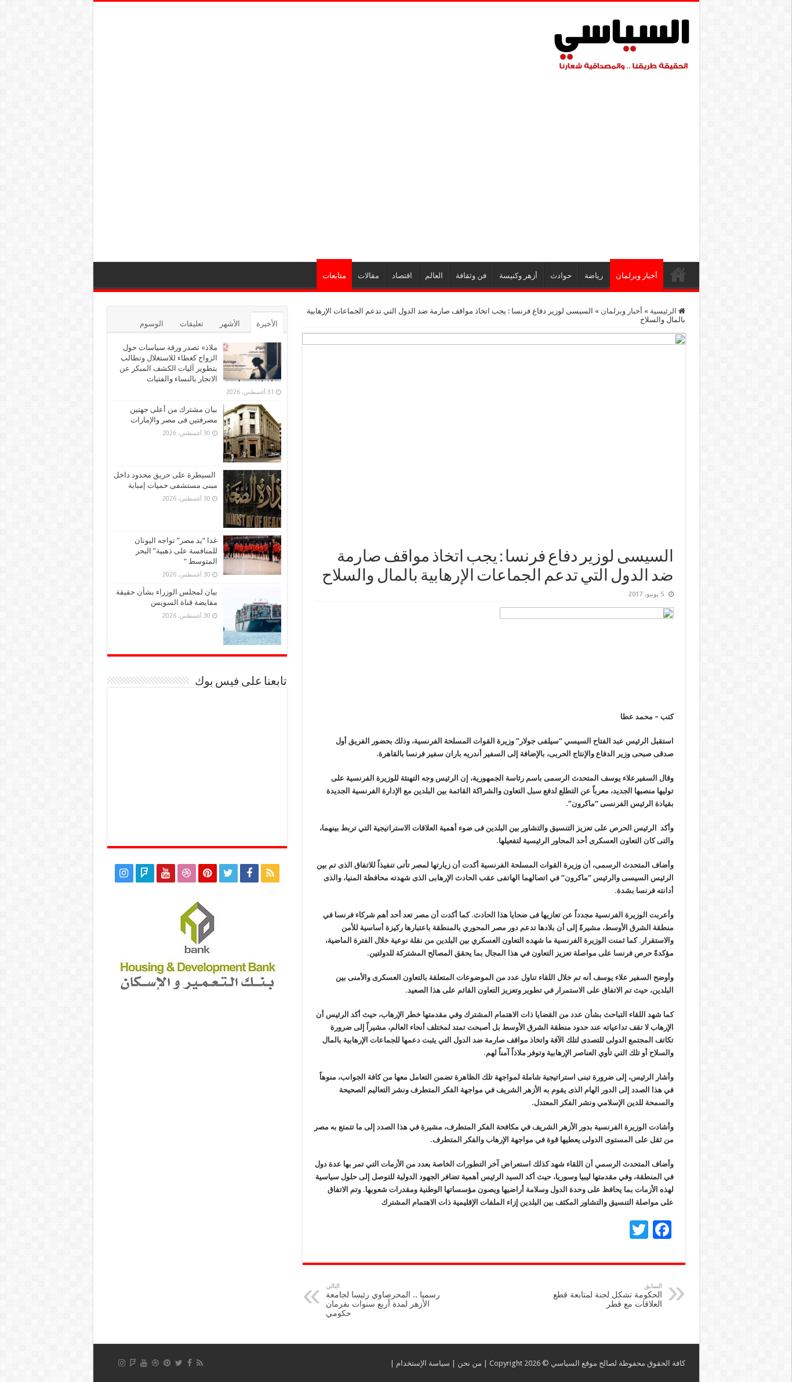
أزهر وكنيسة (518, 275)
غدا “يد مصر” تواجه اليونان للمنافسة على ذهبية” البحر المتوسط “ (176, 551)
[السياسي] (622, 45)
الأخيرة (267, 323)
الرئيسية (678, 274)
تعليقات (192, 323)
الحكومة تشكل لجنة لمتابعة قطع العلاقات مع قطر (607, 1295)
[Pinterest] (207, 873)
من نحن (469, 1363)
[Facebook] (249, 873)
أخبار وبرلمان (636, 275)
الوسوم (152, 323)
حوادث (561, 275)
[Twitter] (228, 873)
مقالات (368, 275)
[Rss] (270, 873)
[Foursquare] (145, 873)
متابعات (334, 275)
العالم (434, 275)
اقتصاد (402, 275)
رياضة (593, 275)
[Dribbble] (186, 873)
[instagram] (124, 873)
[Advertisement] (396, 163)
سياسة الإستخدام (423, 1363)
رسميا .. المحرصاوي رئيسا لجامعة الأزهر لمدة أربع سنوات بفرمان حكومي (383, 1300)
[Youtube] (166, 873)
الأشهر (230, 323)
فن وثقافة (471, 275)
